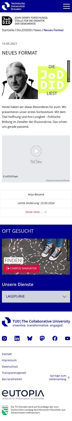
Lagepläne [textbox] (15, 296)
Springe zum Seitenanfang (57, 378)
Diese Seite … (34, 212)
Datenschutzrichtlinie (58, 181)
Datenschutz (10, 367)
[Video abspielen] (36, 154)
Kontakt (7, 354)
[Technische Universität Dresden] (13, 6)
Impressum (9, 360)
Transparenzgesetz (14, 373)
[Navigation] (66, 6)
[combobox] (36, 297)
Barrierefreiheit (12, 379)
